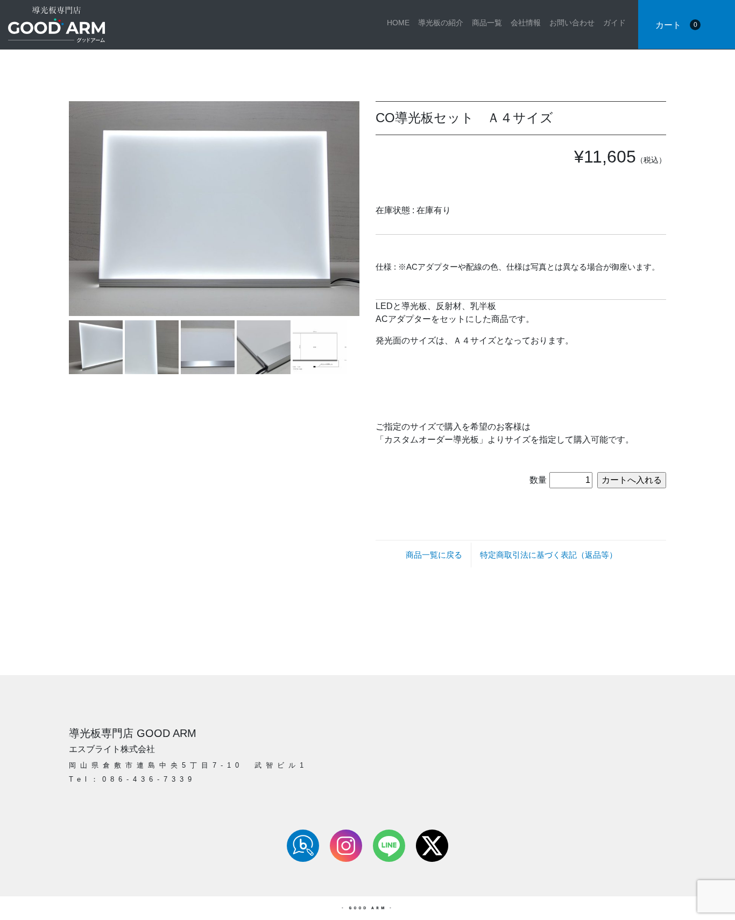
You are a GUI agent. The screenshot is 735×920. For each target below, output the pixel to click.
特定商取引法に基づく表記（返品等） (548, 554)
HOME (398, 22)
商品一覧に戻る (434, 554)
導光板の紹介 (440, 22)
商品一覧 (487, 22)
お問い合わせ (572, 22)
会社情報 (526, 22)
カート (676, 25)
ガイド (614, 22)
